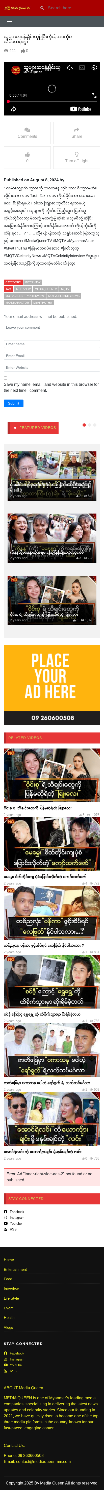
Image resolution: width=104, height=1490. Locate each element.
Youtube (15, 1223)
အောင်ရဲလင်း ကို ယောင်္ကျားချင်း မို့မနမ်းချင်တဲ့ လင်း (43, 1152)
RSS (13, 1229)
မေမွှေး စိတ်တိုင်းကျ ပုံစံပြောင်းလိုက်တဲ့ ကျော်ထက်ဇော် (45, 877)
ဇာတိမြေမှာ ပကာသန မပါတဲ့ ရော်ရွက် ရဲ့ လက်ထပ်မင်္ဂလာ (47, 1083)
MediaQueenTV (46, 289)
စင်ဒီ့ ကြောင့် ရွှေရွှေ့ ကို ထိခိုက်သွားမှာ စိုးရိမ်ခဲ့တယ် (42, 1014)
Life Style (11, 1298)
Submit (13, 403)
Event (8, 1308)
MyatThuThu (42, 302)
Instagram (16, 1217)
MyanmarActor (17, 302)
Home (9, 1260)
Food (8, 1279)
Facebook (16, 1212)
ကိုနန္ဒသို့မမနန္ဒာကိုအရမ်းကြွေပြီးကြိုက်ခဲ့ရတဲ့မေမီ (47, 552)
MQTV (65, 289)
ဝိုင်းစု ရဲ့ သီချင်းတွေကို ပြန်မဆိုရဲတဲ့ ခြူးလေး (44, 614)
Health (9, 1317)
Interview (32, 282)
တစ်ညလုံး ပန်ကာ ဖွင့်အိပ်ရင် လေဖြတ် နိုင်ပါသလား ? (44, 945)
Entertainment (15, 1269)
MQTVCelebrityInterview (25, 295)
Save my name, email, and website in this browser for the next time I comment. (51, 387)
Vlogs (8, 1327)
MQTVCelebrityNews (64, 295)
